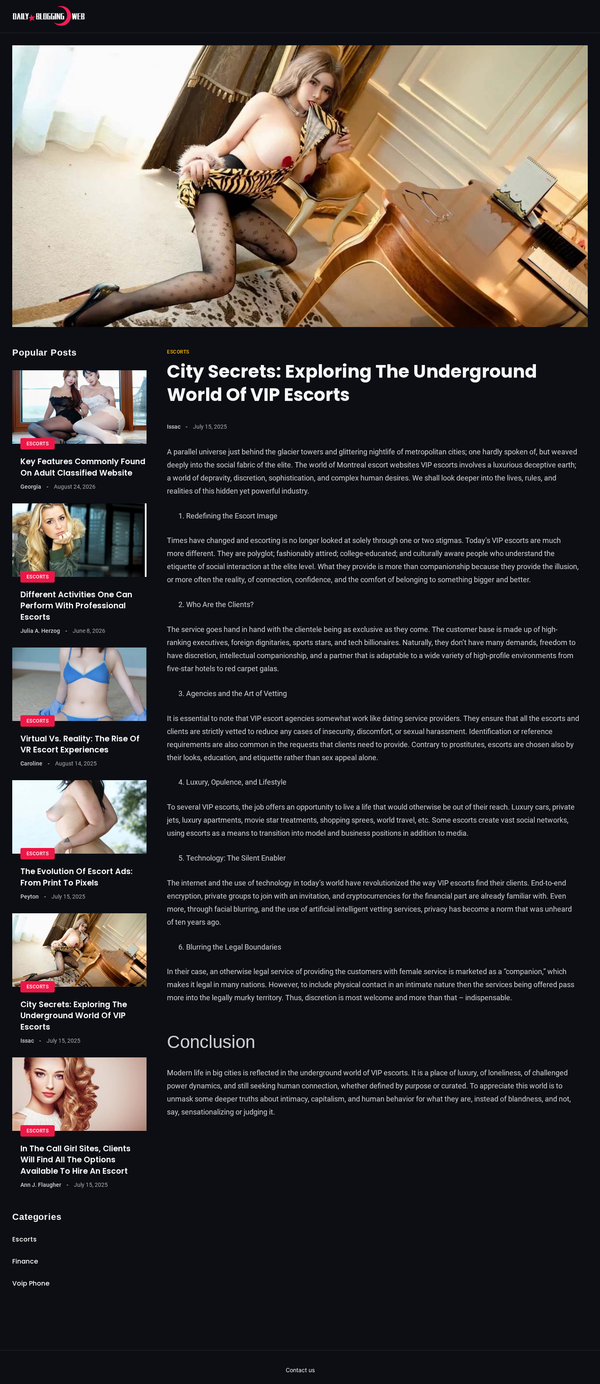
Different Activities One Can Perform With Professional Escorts (76, 606)
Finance (25, 1261)
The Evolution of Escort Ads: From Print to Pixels (76, 877)
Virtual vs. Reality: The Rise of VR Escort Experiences (80, 744)
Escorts (178, 351)
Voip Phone (30, 1283)
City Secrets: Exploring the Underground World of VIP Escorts (73, 1015)
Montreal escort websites (378, 465)
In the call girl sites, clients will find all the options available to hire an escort (75, 1160)
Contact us (300, 1369)
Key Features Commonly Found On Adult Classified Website (82, 467)
